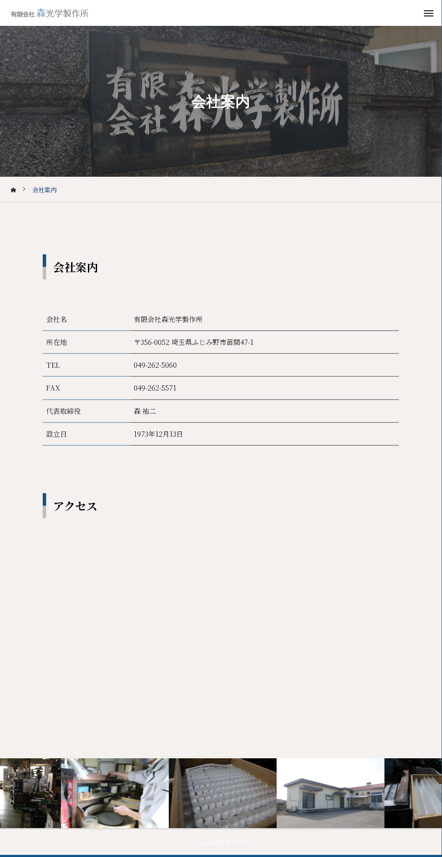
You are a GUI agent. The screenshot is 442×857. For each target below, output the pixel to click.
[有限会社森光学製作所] (60, 13)
